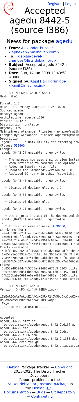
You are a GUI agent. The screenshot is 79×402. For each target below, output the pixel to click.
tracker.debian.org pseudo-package (37, 384)
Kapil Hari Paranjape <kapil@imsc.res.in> (37, 83)
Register (55, 4)
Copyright (63, 367)
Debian (13, 367)
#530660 (59, 226)
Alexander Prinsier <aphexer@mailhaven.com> (34, 50)
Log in (70, 4)
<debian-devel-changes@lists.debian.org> (32, 58)
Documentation (17, 392)
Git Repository (63, 392)
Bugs (41, 392)
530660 (19, 145)
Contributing (42, 396)
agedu (64, 41)
